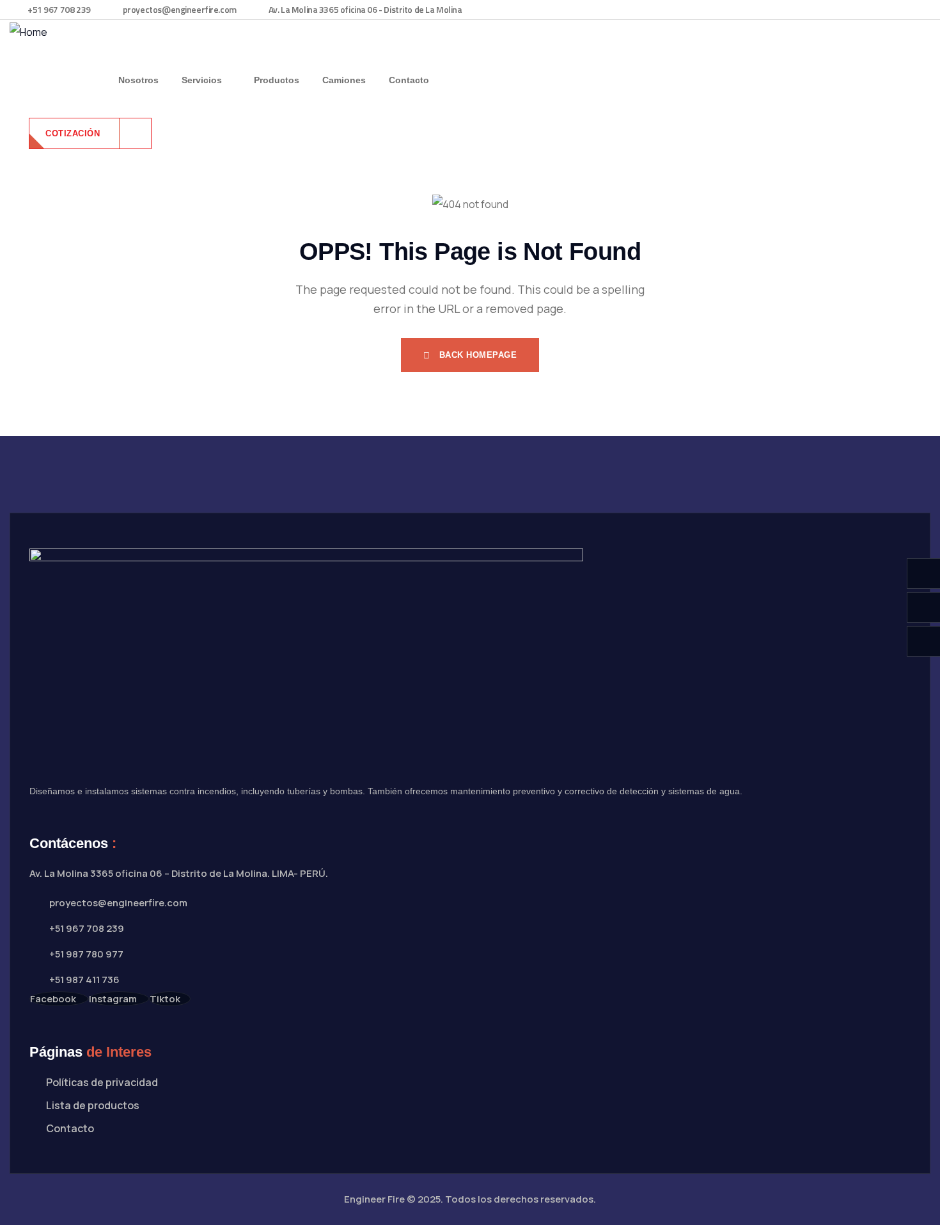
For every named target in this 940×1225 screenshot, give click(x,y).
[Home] (28, 32)
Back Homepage (476, 355)
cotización (74, 133)
